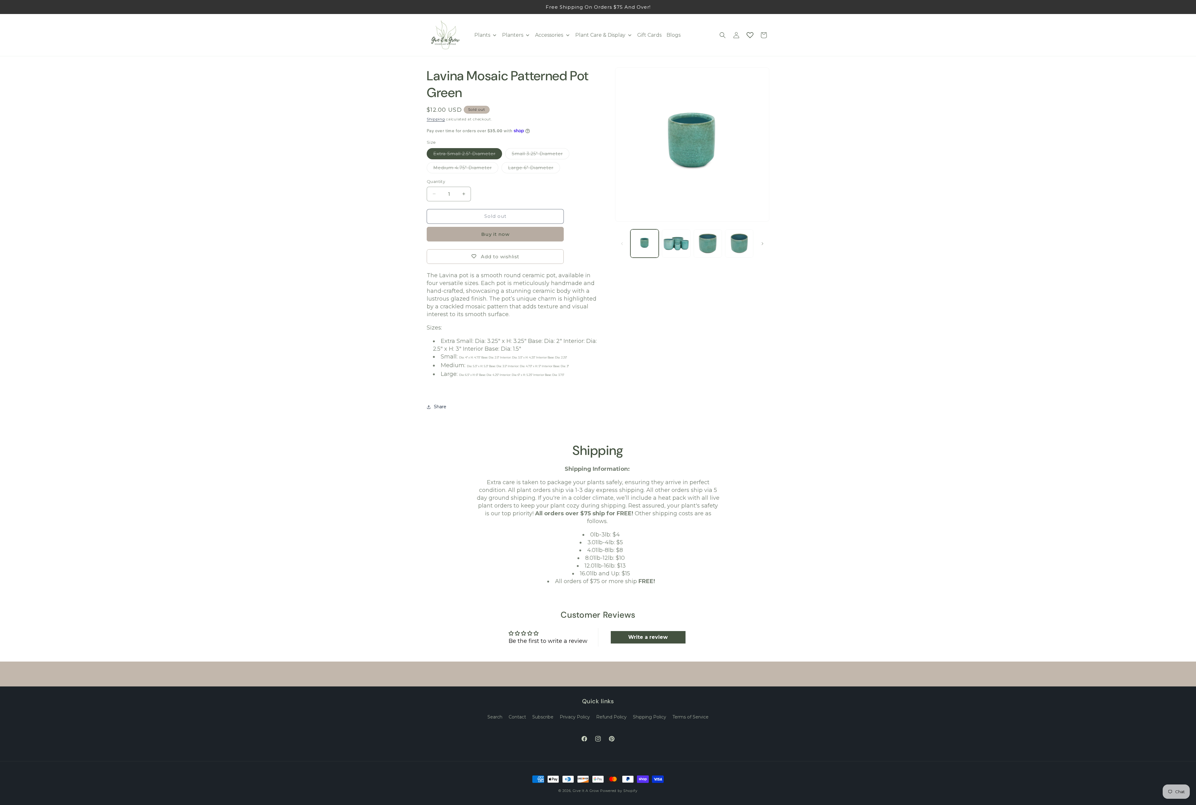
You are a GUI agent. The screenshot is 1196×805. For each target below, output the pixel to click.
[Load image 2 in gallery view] (676, 243)
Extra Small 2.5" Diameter (467, 155)
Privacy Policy (575, 717)
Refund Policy (611, 717)
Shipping (436, 119)
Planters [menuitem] (512, 35)
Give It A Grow (586, 791)
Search (494, 717)
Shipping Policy (649, 717)
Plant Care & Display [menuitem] (600, 35)
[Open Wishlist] (750, 35)
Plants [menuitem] (482, 35)
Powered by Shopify (619, 791)
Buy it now (495, 234)
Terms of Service (690, 717)
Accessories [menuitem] (549, 35)
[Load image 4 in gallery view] (708, 243)
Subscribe (542, 717)
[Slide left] (622, 243)
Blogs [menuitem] (674, 35)
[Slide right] (762, 243)
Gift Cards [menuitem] (649, 35)
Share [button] (440, 407)
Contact (517, 717)
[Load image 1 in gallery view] (644, 243)
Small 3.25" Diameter (540, 155)
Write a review (648, 637)
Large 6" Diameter (534, 169)
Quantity (436, 181)
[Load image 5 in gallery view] (739, 243)
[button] (722, 35)
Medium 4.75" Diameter (465, 169)
